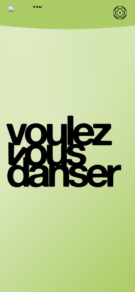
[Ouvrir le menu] (120, 12)
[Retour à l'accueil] (34, 12)
